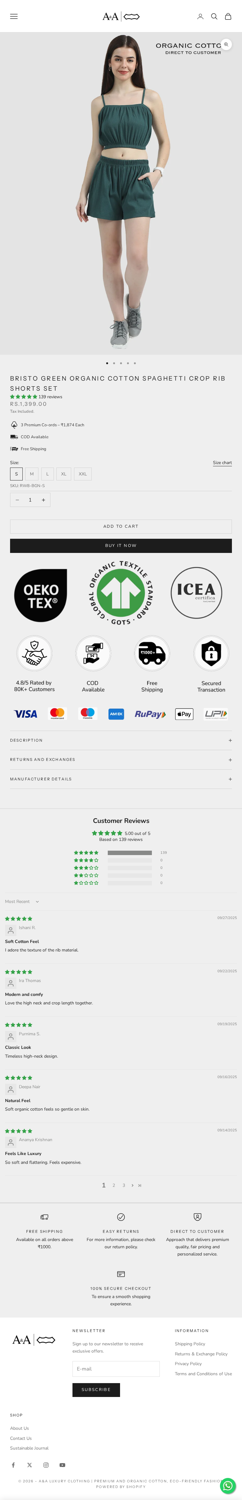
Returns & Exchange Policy (201, 1354)
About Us (19, 1428)
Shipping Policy (190, 1344)
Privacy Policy (188, 1364)
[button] (24, 397)
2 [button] (113, 1185)
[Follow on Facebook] (13, 1465)
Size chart (222, 463)
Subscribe (96, 1390)
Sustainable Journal (29, 1448)
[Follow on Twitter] (29, 1465)
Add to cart (121, 526)
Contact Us (21, 1438)
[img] (18, 919)
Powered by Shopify (121, 1487)
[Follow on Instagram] (46, 1465)
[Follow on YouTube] (62, 1465)
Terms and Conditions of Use (203, 1374)
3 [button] (124, 1185)
